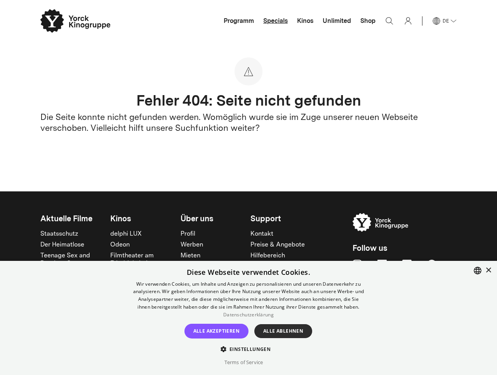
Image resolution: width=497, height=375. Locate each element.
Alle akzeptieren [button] (216, 331)
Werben (192, 245)
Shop (367, 20)
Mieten (190, 256)
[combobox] (477, 270)
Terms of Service (243, 362)
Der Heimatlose (62, 245)
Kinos (305, 20)
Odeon (120, 245)
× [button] (488, 270)
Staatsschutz (59, 234)
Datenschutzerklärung (248, 314)
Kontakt (261, 234)
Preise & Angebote (277, 245)
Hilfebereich (267, 256)
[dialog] (248, 318)
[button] (248, 348)
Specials (275, 20)
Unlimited (337, 20)
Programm (239, 20)
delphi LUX (126, 234)
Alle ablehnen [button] (283, 331)
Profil (188, 234)
